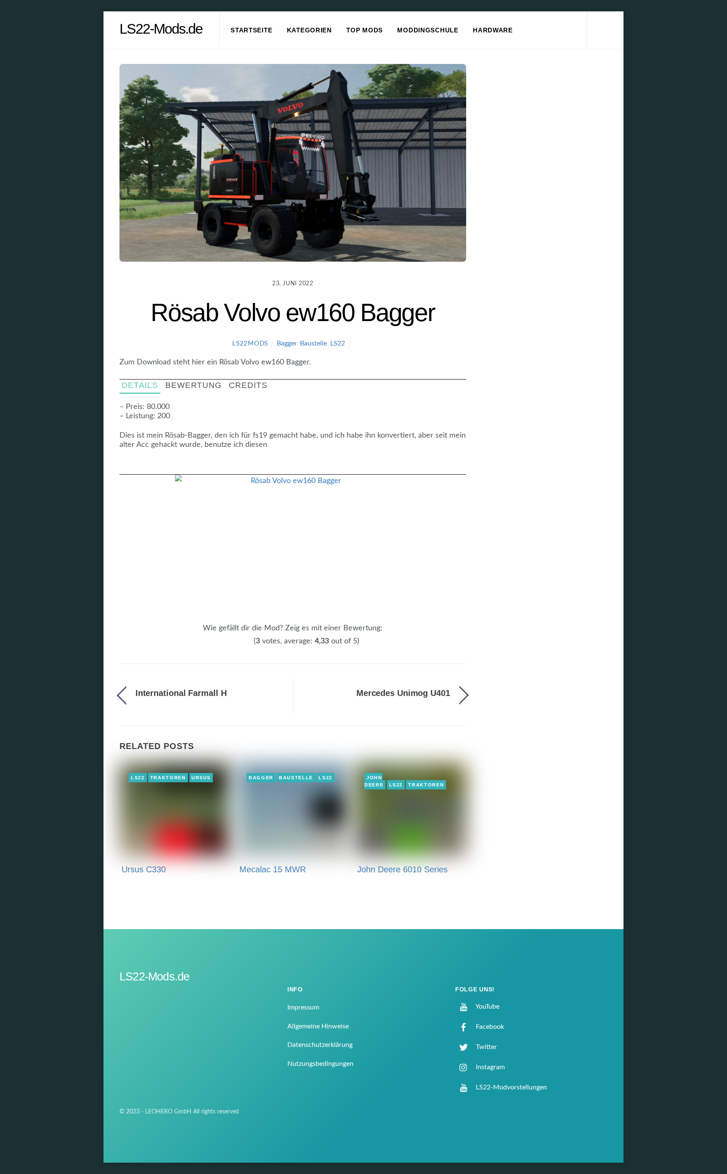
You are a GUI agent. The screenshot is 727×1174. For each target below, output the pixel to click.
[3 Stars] (238, 645)
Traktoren (168, 777)
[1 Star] (228, 645)
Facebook (489, 1026)
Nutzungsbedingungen (320, 1063)
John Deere (373, 781)
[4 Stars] (244, 645)
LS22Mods (250, 343)
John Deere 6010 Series (402, 869)
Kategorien (309, 30)
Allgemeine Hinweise (318, 1026)
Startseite (251, 30)
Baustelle (313, 343)
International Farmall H (181, 693)
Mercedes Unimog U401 (403, 693)
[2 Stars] (233, 645)
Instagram (489, 1067)
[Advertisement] (549, 203)
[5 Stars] (249, 645)
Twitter (485, 1047)
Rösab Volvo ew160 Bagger (293, 312)
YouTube (486, 1006)
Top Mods (364, 30)
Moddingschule (428, 30)
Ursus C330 (144, 869)
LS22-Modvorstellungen (510, 1087)
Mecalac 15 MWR (272, 869)
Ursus (201, 777)
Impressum (303, 1007)
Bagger (287, 343)
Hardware (493, 30)
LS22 (337, 343)
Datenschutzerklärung (320, 1044)
